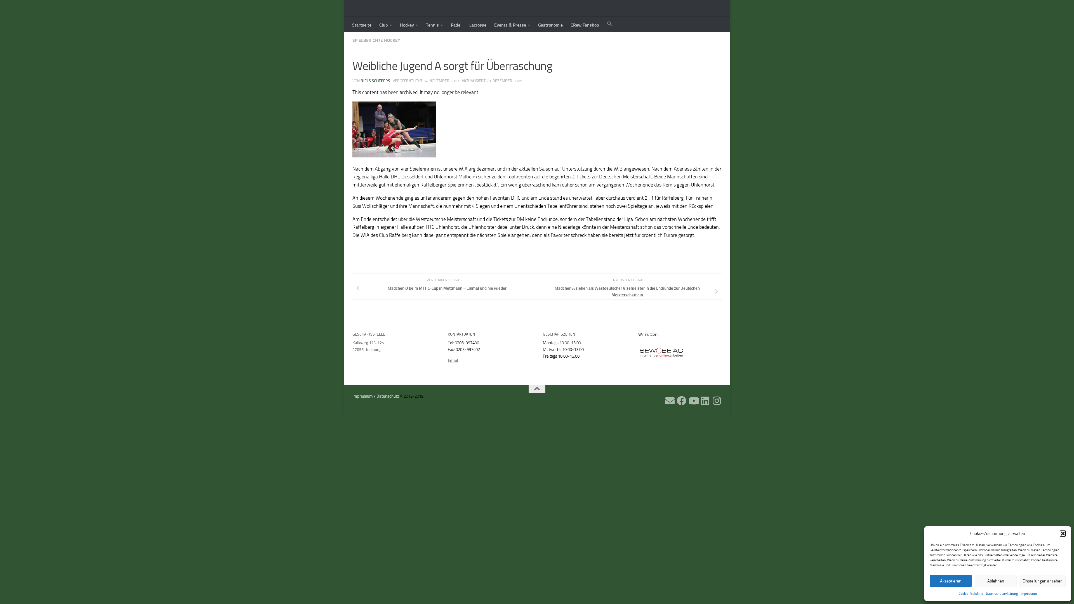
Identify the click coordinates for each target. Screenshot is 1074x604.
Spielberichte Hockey (376, 40)
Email (453, 360)
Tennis (432, 25)
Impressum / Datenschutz (375, 396)
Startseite (361, 25)
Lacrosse (477, 25)
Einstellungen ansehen (1043, 581)
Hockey (407, 25)
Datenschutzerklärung (1002, 594)
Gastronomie (550, 25)
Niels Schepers (375, 81)
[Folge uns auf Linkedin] (705, 400)
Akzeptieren (950, 581)
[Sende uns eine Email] (670, 400)
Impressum (1029, 594)
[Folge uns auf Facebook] (681, 400)
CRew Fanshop (585, 25)
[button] (1063, 533)
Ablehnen (995, 581)
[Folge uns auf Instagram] (717, 400)
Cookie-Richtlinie (971, 594)
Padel (456, 25)
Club (383, 25)
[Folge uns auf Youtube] (693, 400)
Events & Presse (510, 25)
